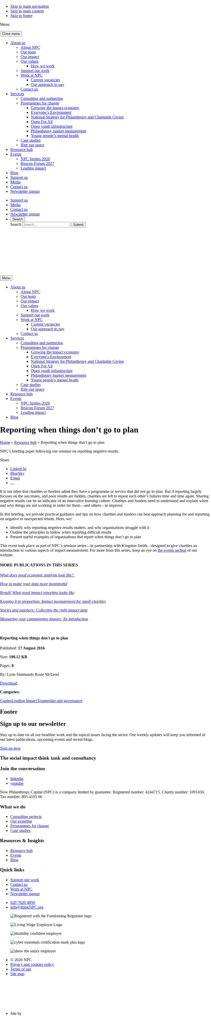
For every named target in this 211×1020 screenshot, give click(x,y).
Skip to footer (21, 15)
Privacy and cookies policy (32, 964)
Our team (28, 52)
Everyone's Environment (51, 357)
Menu (6, 278)
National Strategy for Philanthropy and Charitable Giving (77, 117)
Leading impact (33, 168)
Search (17, 219)
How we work (43, 66)
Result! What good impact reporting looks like (37, 592)
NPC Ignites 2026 (35, 159)
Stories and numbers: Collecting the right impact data (43, 610)
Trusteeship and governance (59, 700)
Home (5, 442)
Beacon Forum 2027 (37, 163)
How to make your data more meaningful (33, 584)
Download (8, 683)
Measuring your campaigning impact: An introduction (44, 619)
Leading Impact (24, 700)
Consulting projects (26, 816)
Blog (14, 173)
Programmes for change (40, 103)
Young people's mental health (54, 380)
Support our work (35, 70)
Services (17, 94)
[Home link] (48, 269)
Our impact (30, 56)
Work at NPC (32, 75)
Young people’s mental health (55, 135)
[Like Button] (12, 484)
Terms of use (20, 969)
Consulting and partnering (42, 98)
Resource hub (21, 149)
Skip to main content (27, 11)
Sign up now (10, 748)
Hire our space (32, 145)
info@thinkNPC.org (26, 907)
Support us (19, 177)
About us (17, 43)
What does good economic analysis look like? (37, 575)
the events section (172, 550)
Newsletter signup (25, 191)
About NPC (30, 47)
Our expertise (21, 821)
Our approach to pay (47, 84)
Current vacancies (45, 80)
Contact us (29, 89)
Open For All (41, 121)
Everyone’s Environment (51, 112)
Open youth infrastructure (52, 126)
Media (15, 182)
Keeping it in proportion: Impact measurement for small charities (53, 601)
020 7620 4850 (22, 902)
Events (15, 154)
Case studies (31, 140)
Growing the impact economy (55, 108)
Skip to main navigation (29, 6)
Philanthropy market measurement (58, 131)
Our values (29, 61)
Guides (6, 700)
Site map (17, 973)
